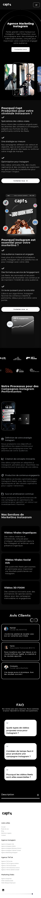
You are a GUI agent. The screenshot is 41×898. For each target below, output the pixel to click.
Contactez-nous (20, 49)
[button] (36, 5)
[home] (17, 5)
